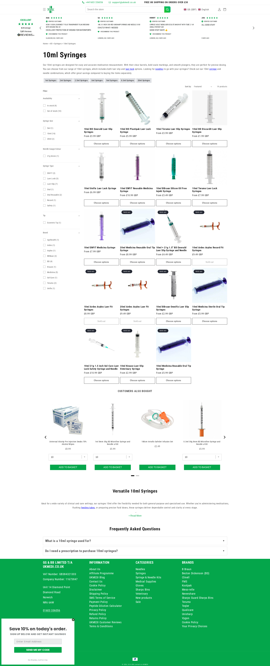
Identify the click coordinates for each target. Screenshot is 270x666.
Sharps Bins (143, 589)
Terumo (186, 601)
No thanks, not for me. (38, 660)
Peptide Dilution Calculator (105, 605)
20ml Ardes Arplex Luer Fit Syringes (134, 308)
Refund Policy (97, 613)
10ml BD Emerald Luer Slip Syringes (98, 130)
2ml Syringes (65, 80)
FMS (184, 581)
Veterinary (142, 593)
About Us (94, 569)
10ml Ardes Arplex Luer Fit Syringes (98, 308)
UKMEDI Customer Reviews (105, 622)
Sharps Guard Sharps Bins (197, 597)
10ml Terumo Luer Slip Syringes (173, 129)
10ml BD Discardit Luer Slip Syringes (207, 130)
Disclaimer (95, 589)
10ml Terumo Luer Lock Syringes (204, 190)
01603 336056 (51, 610)
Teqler (185, 605)
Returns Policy (98, 618)
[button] (44, 9)
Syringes (58, 43)
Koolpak (187, 585)
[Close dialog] (73, 619)
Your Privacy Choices (194, 626)
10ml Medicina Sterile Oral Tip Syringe (208, 308)
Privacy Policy (97, 609)
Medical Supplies (146, 581)
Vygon (185, 618)
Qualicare (187, 609)
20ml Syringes (144, 80)
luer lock (130, 69)
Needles (140, 569)
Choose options (101, 143)
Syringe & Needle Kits (148, 577)
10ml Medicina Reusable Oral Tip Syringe (173, 367)
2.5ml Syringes (81, 80)
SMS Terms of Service (102, 597)
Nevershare (188, 593)
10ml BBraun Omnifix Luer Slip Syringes (172, 308)
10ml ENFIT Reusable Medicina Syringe (136, 190)
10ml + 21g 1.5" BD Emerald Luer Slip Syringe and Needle (171, 249)
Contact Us (95, 581)
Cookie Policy (97, 585)
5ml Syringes (111, 80)
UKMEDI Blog (97, 577)
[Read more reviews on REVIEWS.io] (25, 36)
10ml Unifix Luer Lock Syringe (100, 188)
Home (45, 43)
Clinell (186, 577)
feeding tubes (88, 507)
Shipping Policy (98, 593)
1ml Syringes (50, 80)
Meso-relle (188, 589)
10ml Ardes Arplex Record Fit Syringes (208, 249)
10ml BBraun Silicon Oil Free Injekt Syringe (171, 190)
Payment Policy (98, 601)
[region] (147, 28)
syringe (213, 69)
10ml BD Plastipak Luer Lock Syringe (135, 130)
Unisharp (187, 613)
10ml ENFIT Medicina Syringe (99, 247)
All (51, 43)
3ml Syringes (96, 80)
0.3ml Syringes (127, 80)
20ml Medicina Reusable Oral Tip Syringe (137, 249)
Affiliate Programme (101, 573)
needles (159, 69)
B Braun (186, 569)
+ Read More (135, 516)
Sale (138, 601)
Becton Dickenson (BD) (195, 573)
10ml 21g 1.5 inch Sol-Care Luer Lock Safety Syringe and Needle (101, 367)
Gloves (140, 585)
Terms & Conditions (101, 626)
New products (144, 597)
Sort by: (188, 86)
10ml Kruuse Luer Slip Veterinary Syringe (131, 367)
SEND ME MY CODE (38, 650)
